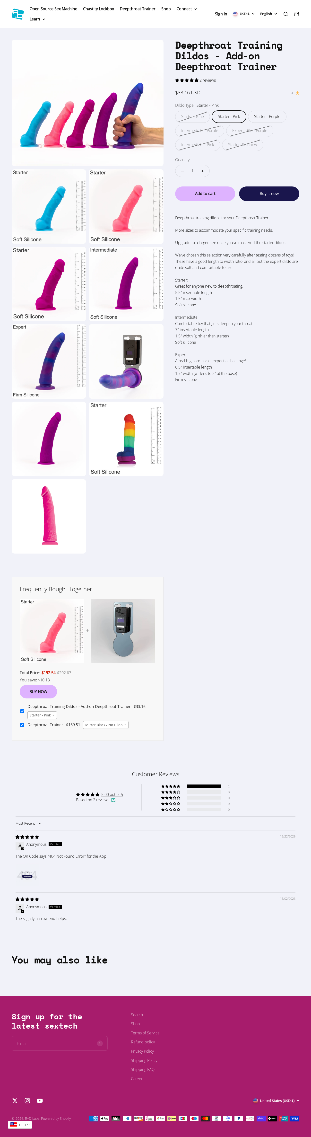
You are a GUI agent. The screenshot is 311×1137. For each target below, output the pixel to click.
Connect (184, 8)
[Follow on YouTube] (39, 1100)
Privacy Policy (142, 1051)
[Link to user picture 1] (27, 874)
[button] (187, 80)
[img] (27, 837)
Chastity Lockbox (98, 8)
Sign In (221, 14)
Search (137, 1014)
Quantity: (182, 159)
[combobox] (42, 715)
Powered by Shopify (56, 1118)
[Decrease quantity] (182, 171)
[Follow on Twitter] (15, 1100)
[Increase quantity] (202, 171)
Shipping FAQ (143, 1069)
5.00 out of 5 (112, 794)
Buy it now (269, 193)
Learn (35, 19)
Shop (166, 8)
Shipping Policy (144, 1060)
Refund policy (143, 1042)
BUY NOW (38, 691)
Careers (137, 1078)
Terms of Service (145, 1033)
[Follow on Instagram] (27, 1100)
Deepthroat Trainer (138, 8)
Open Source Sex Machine (53, 8)
